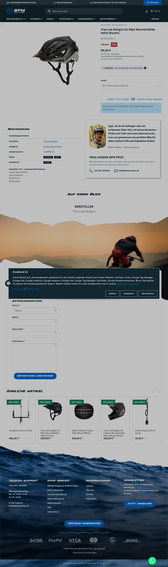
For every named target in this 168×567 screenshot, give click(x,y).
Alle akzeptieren (148, 294)
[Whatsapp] (152, 561)
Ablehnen (112, 294)
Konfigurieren (129, 294)
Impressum (18, 289)
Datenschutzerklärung (127, 283)
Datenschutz (33, 289)
